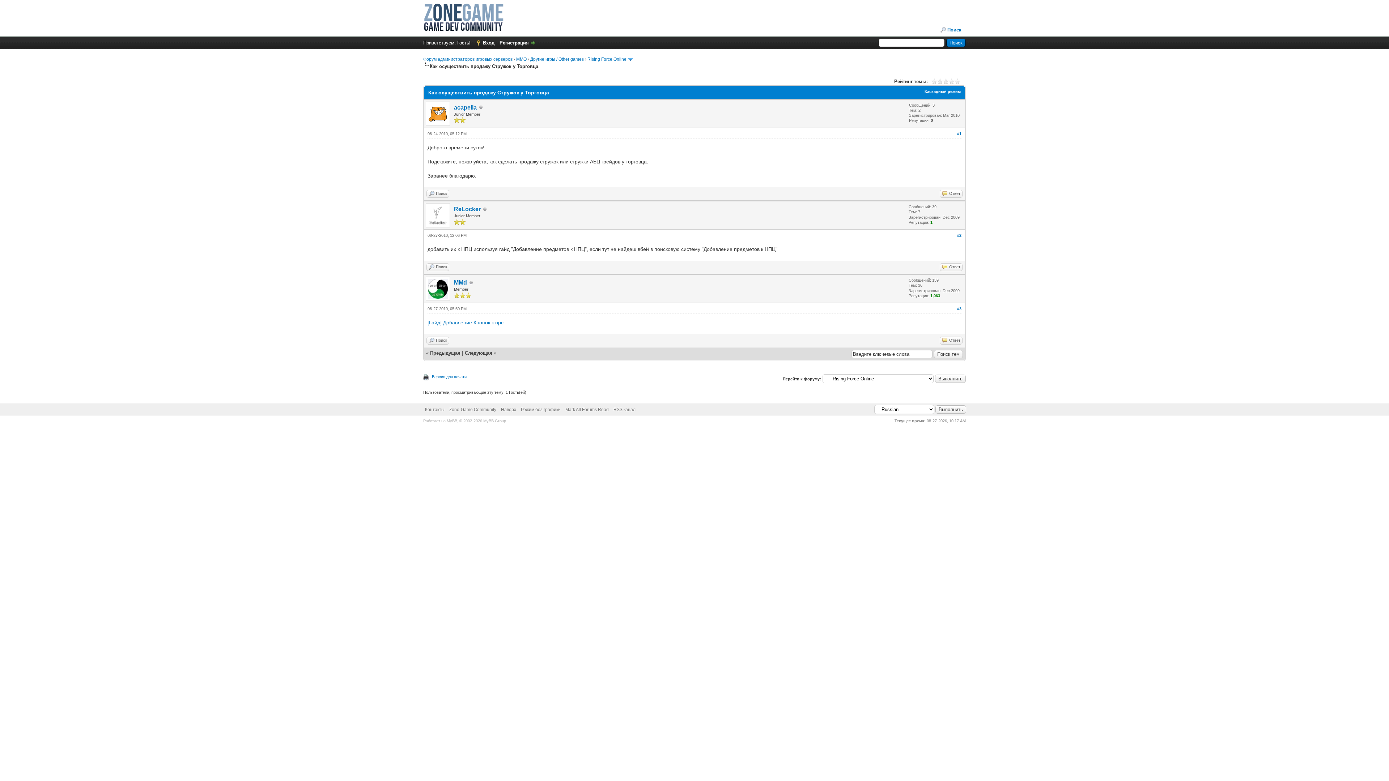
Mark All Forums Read (587, 409)
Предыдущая (445, 353)
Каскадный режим (943, 91)
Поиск (954, 30)
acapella (465, 107)
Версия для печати (449, 377)
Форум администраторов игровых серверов (468, 59)
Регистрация (514, 43)
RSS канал (624, 409)
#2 (959, 235)
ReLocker (467, 209)
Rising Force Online (606, 59)
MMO (521, 59)
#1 (959, 134)
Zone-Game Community (472, 409)
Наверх (508, 409)
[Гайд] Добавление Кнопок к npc (466, 322)
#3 (959, 309)
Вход (488, 43)
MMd (460, 282)
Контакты (435, 409)
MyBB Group (494, 421)
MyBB (452, 421)
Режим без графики (541, 409)
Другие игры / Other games (557, 59)
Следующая (479, 353)
